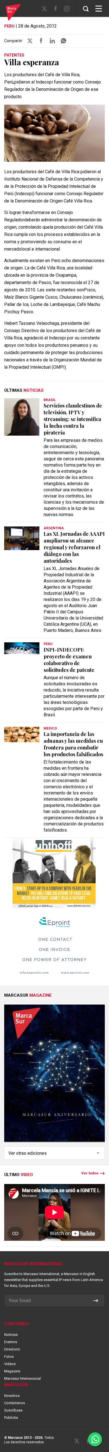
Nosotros (12, 1396)
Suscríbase (13, 1410)
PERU (9, 26)
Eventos (10, 1342)
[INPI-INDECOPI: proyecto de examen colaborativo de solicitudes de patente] (21, 648)
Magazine (12, 1371)
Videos (10, 1364)
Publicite (11, 1417)
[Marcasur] (13, 13)
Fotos (9, 1356)
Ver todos (89, 1173)
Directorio (12, 1349)
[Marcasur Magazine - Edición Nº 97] (54, 1075)
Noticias (11, 1334)
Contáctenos (14, 1403)
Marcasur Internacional (22, 1378)
